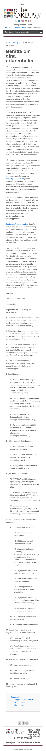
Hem (8, 43)
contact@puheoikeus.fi (15, 179)
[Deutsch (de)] (26, 21)
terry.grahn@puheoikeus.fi (15, 27)
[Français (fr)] (29, 21)
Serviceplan (16, 43)
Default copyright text (25, 749)
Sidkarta (23, 4)
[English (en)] (22, 21)
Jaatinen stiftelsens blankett (17, 224)
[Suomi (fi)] (15, 21)
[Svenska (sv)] (19, 21)
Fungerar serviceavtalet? (24, 700)
